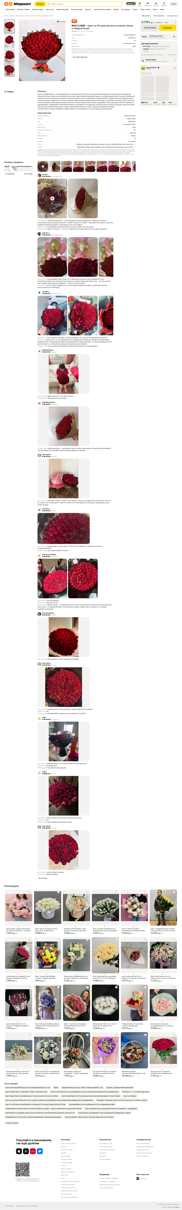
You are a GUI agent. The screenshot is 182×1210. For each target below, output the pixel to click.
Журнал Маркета (105, 1159)
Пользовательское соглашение (27, 1206)
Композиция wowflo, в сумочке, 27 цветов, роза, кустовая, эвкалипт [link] (18, 1072)
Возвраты (102, 1156)
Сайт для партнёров (106, 1188)
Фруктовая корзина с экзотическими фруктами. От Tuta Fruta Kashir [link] (133, 1072)
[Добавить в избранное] (29, 892)
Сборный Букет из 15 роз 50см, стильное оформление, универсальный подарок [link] (132, 1025)
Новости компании (142, 1143)
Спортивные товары (68, 1184)
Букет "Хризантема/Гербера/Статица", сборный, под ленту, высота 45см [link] (45, 977)
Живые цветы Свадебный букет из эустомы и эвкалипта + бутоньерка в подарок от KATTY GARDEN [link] (76, 977)
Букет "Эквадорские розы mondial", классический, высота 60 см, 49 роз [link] (163, 929)
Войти (173, 4)
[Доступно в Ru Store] (40, 1154)
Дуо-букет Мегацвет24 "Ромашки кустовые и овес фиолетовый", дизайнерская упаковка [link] (104, 1072)
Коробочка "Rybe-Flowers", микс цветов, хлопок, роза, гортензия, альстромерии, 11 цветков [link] (75, 930)
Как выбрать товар (105, 1143)
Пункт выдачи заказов (144, 1153)
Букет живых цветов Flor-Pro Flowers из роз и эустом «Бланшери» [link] (163, 977)
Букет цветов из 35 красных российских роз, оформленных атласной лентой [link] (161, 1072)
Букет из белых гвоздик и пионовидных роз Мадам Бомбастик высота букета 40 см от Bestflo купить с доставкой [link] (134, 930)
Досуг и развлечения (68, 1143)
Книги (63, 1178)
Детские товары (66, 1194)
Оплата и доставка (105, 1146)
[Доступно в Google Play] (26, 1154)
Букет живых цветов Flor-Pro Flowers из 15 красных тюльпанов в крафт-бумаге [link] (134, 977)
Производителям (142, 1150)
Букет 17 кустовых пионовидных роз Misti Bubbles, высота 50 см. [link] (75, 1025)
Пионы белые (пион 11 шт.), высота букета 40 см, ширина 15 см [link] (105, 1025)
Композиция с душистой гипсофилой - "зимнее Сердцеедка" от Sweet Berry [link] (76, 1072)
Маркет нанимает (142, 1156)
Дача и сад (64, 1175)
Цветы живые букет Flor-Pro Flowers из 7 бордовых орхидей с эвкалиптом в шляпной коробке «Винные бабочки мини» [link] (17, 1025)
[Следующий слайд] (64, 50)
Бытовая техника (67, 1150)
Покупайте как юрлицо (107, 1150)
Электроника (65, 1156)
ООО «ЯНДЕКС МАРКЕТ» (170, 1204)
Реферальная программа (145, 1146)
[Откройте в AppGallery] (33, 1154)
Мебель (63, 1146)
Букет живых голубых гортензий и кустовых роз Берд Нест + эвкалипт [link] (18, 929)
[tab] (10, 9)
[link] (28, 1087)
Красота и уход (66, 1169)
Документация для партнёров (109, 1184)
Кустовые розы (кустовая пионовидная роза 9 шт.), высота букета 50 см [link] (162, 1025)
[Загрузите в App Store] (19, 1154)
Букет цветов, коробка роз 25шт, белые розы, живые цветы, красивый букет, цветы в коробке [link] (46, 930)
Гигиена (63, 1153)
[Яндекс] (176, 1207)
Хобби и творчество (68, 1172)
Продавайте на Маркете (107, 1181)
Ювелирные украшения (69, 1197)
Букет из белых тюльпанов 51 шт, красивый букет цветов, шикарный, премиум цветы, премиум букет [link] (105, 930)
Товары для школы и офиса (70, 1181)
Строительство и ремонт (69, 1191)
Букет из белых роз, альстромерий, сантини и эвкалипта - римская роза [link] (47, 1072)
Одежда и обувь (66, 1159)
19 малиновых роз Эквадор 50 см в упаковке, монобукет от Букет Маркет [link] (18, 977)
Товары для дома (66, 1162)
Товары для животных (68, 1188)
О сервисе (103, 1153)
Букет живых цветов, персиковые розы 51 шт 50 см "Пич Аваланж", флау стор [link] (104, 977)
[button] (74, 21)
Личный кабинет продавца (108, 1178)
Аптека (63, 1165)
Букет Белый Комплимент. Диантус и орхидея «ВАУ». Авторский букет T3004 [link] (47, 1025)
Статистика (9, 1206)
